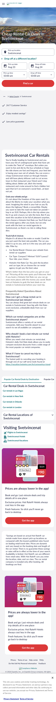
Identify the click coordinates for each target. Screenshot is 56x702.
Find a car (28, 83)
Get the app (28, 520)
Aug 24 (38, 67)
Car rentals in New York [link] (13, 396)
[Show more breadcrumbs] (4, 96)
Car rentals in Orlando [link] (12, 402)
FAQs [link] (41, 660)
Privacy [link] (13, 660)
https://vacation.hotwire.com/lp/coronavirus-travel (28, 364)
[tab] (21, 379)
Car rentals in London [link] (12, 407)
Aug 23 (11, 67)
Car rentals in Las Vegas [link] (13, 391)
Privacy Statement (11, 699)
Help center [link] (33, 660)
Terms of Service (26, 699)
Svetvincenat (14, 53)
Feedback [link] (42, 663)
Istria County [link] (14, 96)
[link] (28, 433)
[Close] (52, 678)
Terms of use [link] (22, 660)
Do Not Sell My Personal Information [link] (23, 663)
